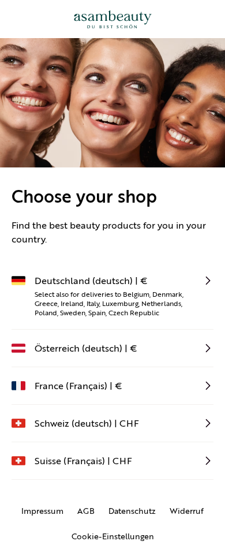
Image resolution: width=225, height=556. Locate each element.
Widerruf (187, 511)
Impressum (42, 511)
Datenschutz (132, 511)
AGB (86, 511)
